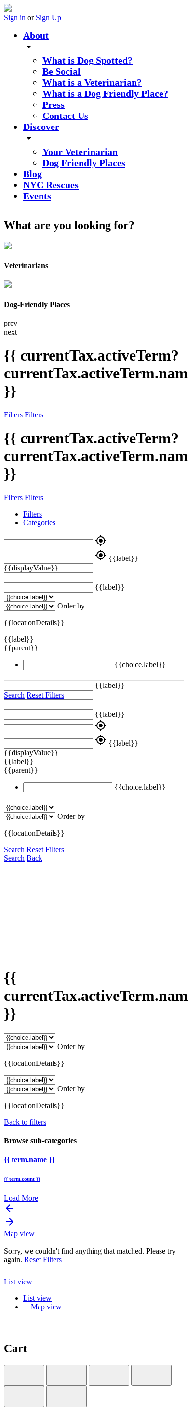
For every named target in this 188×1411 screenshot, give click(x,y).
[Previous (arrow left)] (24, 1396)
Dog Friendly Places (83, 162)
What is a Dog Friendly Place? (105, 93)
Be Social (61, 71)
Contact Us (65, 115)
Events (37, 196)
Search (14, 695)
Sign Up (48, 17)
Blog (32, 173)
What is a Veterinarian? (92, 82)
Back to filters (25, 1122)
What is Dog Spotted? (87, 60)
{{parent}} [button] (22, 648)
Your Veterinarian (80, 151)
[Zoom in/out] (151, 1375)
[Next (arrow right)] (66, 1396)
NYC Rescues (51, 185)
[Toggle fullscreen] (109, 1375)
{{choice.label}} (140, 664)
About (36, 35)
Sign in (15, 17)
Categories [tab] (39, 522)
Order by (71, 606)
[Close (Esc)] (24, 1375)
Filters (14, 415)
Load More (21, 1198)
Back (34, 858)
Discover (41, 126)
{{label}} (123, 558)
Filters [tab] (32, 514)
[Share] (66, 1375)
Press (53, 104)
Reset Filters (45, 695)
